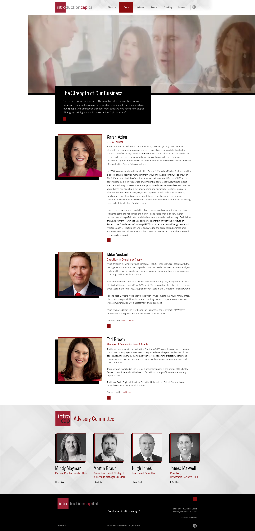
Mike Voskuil (127, 320)
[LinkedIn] (194, 7)
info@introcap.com (189, 518)
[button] (154, 7)
